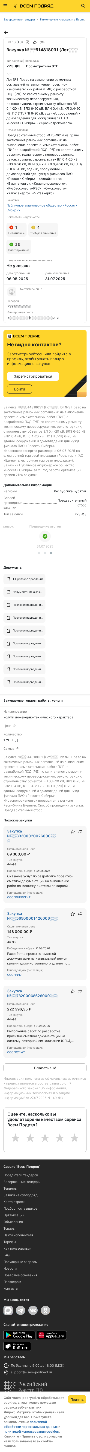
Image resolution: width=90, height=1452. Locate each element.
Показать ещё (45, 1068)
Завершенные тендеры (21, 1182)
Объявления (13, 1222)
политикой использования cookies (31, 1431)
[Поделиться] (42, 42)
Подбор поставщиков (20, 1208)
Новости (10, 1268)
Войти (19, 389)
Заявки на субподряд (20, 1195)
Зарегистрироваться (33, 376)
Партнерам (12, 1282)
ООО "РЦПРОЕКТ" (19, 897)
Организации (13, 1215)
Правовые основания (20, 1275)
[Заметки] (27, 42)
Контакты (10, 1288)
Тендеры (10, 1188)
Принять (77, 1399)
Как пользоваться (17, 1248)
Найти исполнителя (18, 1235)
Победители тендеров (20, 1175)
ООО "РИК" (14, 974)
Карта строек (14, 1202)
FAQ (6, 1255)
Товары (9, 1228)
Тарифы (9, 1242)
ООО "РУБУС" (16, 1052)
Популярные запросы (20, 1262)
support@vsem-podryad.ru (31, 1372)
